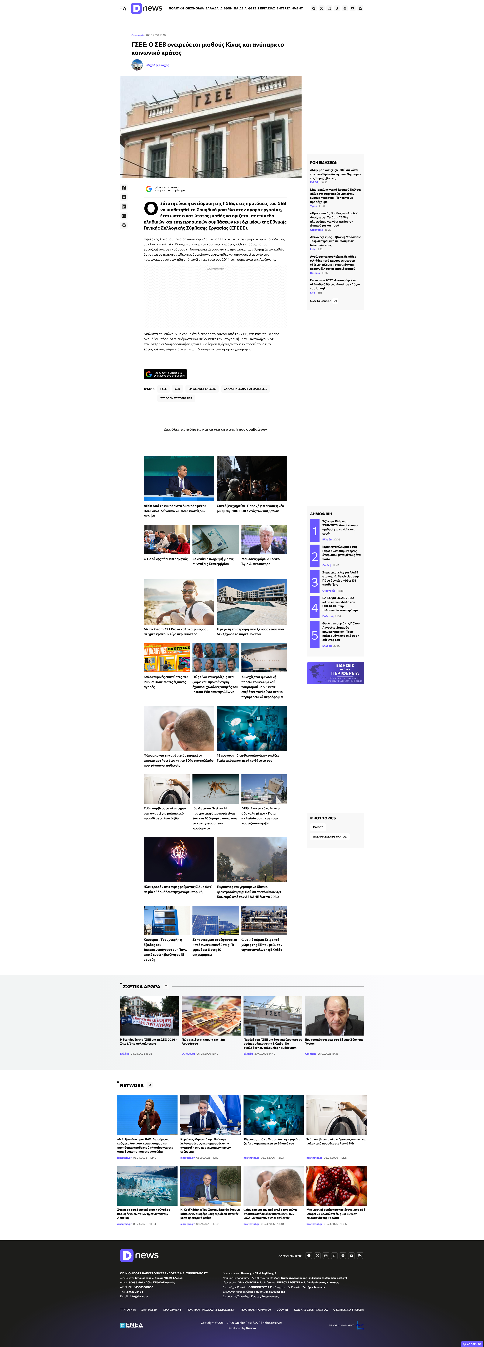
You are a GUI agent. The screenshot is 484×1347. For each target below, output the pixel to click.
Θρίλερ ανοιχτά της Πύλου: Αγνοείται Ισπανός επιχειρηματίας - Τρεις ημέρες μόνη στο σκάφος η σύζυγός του (341, 631)
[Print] (124, 225)
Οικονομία (138, 35)
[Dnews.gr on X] (322, 8)
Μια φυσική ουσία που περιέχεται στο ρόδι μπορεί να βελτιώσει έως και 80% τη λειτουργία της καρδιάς (336, 1213)
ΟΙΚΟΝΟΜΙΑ (194, 8)
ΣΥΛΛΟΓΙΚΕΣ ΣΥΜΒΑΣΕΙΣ (176, 398)
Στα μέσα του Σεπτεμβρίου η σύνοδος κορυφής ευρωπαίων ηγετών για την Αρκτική (143, 1213)
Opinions (310, 1053)
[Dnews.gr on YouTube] (353, 8)
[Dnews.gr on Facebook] (314, 8)
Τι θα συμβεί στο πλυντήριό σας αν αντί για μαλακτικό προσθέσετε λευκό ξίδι (165, 813)
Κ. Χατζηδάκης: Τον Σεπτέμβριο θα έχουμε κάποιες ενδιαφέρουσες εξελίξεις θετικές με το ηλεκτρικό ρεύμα (210, 1213)
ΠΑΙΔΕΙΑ (240, 8)
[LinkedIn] (124, 206)
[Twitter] (124, 197)
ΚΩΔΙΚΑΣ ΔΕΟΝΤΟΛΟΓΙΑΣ (311, 1309)
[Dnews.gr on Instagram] (329, 8)
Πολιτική (328, 616)
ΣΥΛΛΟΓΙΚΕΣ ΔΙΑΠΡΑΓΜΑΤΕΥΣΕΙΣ (245, 388)
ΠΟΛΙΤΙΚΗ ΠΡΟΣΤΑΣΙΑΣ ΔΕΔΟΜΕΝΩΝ (211, 1309)
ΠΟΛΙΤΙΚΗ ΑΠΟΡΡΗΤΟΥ (256, 1309)
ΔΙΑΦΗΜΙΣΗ (149, 1309)
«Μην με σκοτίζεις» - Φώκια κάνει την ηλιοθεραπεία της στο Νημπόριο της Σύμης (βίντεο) (335, 174)
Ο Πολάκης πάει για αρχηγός (166, 559)
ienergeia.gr (124, 1157)
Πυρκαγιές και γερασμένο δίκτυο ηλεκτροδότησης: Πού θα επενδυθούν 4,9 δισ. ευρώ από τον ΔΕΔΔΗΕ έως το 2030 (249, 892)
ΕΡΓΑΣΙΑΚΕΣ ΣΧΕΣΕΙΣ (202, 388)
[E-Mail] (124, 216)
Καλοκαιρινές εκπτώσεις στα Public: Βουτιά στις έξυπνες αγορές (166, 682)
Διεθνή (326, 565)
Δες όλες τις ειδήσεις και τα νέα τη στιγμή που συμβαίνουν (215, 429)
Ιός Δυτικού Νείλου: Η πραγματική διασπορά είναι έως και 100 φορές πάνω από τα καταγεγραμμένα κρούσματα (214, 818)
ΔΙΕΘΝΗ (226, 8)
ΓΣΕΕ (163, 388)
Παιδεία (315, 272)
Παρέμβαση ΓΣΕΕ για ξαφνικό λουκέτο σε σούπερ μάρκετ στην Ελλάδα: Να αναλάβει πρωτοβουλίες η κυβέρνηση (273, 1043)
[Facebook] (124, 187)
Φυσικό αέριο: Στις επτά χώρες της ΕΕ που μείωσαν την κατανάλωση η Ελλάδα (261, 944)
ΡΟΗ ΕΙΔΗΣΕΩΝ (323, 162)
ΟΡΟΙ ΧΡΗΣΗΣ (172, 1309)
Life (312, 249)
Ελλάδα (315, 182)
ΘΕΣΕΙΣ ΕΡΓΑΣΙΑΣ (261, 8)
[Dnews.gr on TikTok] (337, 8)
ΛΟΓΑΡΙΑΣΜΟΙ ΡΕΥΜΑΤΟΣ (330, 836)
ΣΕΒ (177, 388)
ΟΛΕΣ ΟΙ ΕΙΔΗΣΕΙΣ (290, 1256)
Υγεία (313, 205)
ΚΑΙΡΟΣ (318, 827)
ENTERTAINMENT (290, 8)
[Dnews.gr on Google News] (345, 8)
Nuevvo (251, 1328)
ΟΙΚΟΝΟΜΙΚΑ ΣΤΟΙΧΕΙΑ (348, 1309)
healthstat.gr (251, 1157)
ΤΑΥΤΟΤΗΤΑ (128, 1309)
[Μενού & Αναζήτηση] (123, 8)
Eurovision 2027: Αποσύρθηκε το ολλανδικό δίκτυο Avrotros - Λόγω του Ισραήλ (335, 284)
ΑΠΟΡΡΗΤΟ (474, 1344)
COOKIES (282, 1309)
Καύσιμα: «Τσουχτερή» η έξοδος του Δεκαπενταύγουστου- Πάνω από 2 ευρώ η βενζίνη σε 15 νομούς (165, 949)
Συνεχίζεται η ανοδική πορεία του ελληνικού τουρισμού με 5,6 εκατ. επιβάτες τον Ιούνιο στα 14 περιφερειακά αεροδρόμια (262, 687)
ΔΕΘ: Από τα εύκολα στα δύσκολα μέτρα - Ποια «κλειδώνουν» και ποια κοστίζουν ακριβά (176, 511)
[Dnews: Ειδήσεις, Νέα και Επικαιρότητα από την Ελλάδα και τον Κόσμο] (146, 8)
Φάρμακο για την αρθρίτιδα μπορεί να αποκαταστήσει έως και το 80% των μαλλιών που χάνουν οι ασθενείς (178, 760)
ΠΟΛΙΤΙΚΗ (176, 8)
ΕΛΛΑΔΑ (212, 8)
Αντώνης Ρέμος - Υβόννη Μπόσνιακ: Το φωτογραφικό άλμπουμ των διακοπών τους (335, 241)
